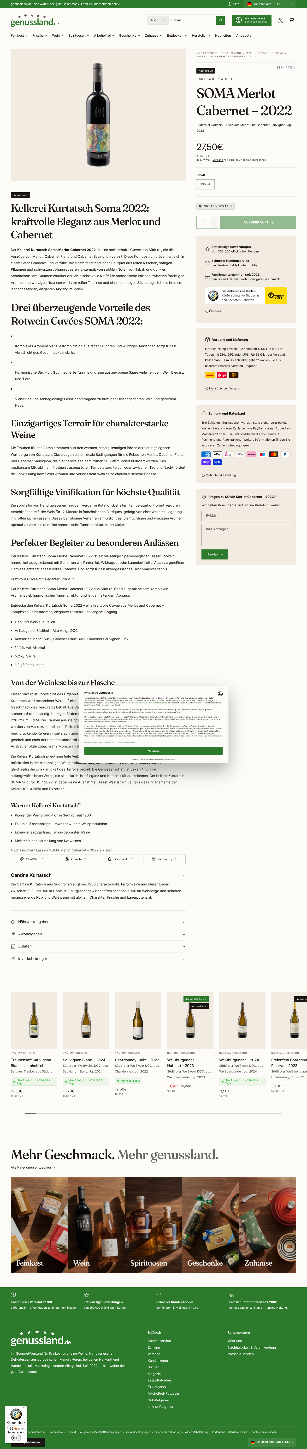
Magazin (154, 1374)
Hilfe (236, 4)
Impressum (56, 1432)
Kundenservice (159, 1341)
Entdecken (175, 35)
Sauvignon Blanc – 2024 (84, 1060)
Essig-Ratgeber (159, 1380)
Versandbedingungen (137, 1432)
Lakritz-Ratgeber (160, 1407)
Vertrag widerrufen (28, 1442)
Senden (213, 554)
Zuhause (151, 35)
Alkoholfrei (102, 35)
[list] (153, 1301)
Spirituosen (77, 35)
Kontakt (71, 1432)
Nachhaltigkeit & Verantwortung (252, 1347)
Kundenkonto (158, 1361)
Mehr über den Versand (224, 388)
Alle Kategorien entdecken (31, 1167)
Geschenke (127, 35)
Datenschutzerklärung (167, 1432)
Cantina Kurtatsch (214, 79)
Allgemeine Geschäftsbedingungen (100, 1432)
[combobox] (198, 20)
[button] (291, 20)
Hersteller (199, 35)
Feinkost (17, 35)
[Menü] (24, 1409)
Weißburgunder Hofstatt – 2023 (180, 1063)
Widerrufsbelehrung (196, 1432)
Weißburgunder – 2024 (239, 1060)
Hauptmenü (233, 53)
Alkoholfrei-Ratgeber (163, 1393)
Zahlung (154, 1347)
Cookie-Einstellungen (264, 1432)
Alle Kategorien (207, 53)
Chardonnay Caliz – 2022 (137, 1060)
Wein (56, 35)
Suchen (153, 1367)
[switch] (16, 1438)
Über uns (215, 311)
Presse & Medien (241, 1354)
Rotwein (263, 53)
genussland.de (36, 1432)
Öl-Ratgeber (157, 1387)
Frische (38, 35)
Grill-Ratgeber (158, 1400)
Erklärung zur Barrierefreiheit (229, 1432)
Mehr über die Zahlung (221, 475)
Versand (218, 159)
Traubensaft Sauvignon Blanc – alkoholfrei (31, 1063)
